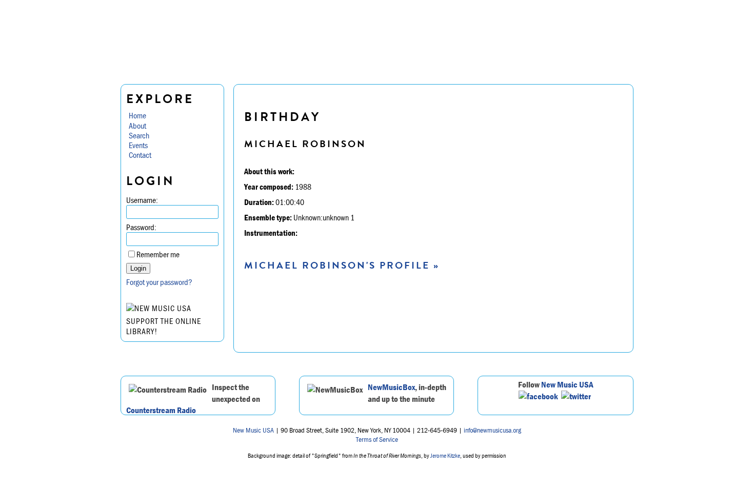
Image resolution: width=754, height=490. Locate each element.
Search (139, 135)
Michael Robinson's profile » (342, 265)
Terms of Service (377, 439)
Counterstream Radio (161, 410)
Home (137, 115)
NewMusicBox (391, 387)
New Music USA (567, 384)
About (137, 125)
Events (138, 145)
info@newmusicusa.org (492, 430)
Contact (140, 155)
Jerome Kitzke (445, 455)
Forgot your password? (159, 282)
